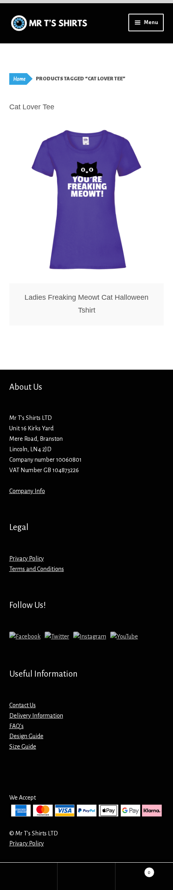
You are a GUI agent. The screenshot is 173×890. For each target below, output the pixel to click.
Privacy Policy (26, 558)
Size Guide (22, 746)
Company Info (27, 491)
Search (86, 876)
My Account (29, 876)
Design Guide (26, 736)
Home (19, 79)
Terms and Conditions (36, 569)
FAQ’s (16, 726)
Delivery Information (36, 715)
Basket (133, 869)
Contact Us (22, 705)
